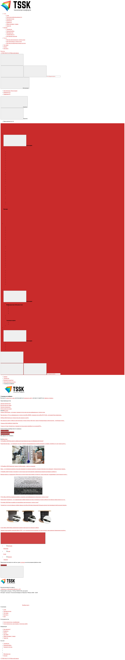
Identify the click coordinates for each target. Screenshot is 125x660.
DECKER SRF (9, 272)
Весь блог (6, 410)
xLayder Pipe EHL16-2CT (12, 235)
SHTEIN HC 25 (9, 263)
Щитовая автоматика (11, 36)
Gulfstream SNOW (10, 255)
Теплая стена (9, 151)
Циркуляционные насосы (12, 183)
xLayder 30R (9, 267)
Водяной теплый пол (8, 170)
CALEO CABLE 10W (10, 246)
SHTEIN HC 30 (9, 265)
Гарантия (8, 26)
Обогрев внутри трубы (9, 241)
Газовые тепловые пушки (15, 322)
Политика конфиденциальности (14, 17)
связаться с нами (10, 398)
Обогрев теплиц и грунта (25, 244)
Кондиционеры (7, 329)
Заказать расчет (5, 434)
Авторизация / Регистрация (10, 90)
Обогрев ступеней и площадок (10, 244)
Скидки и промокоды (5, 407)
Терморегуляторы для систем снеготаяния (13, 286)
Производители (10, 19)
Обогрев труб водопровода (10, 249)
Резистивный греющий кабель (24, 249)
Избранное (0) (6, 92)
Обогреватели (9, 33)
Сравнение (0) (6, 94)
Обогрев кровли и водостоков (22, 241)
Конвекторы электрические (13, 315)
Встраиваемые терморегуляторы (14, 186)
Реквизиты (9, 22)
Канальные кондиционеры (12, 342)
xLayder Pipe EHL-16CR (11, 230)
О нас (7, 15)
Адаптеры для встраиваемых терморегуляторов (18, 197)
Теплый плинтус (10, 34)
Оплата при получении (6, 408)
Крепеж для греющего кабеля (19, 288)
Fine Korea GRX (9, 275)
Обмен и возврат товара (12, 24)
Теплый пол (9, 29)
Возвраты (5, 631)
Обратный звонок (14, 53)
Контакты (5, 48)
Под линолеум (9, 157)
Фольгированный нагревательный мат (15, 169)
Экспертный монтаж (6, 403)
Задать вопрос (4, 430)
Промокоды (9, 20)
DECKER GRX (9, 270)
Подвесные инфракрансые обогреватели (19, 310)
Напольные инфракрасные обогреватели (19, 308)
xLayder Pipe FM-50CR (11, 237)
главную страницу (48, 398)
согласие (22, 562)
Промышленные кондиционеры (13, 347)
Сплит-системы (10, 349)
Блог (4, 616)
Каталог (5, 27)
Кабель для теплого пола (12, 165)
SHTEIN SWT (9, 282)
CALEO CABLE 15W (10, 248)
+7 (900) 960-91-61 (5, 53)
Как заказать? (6, 629)
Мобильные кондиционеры (12, 344)
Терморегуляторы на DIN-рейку (14, 191)
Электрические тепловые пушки (17, 324)
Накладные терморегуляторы (13, 190)
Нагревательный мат (11, 164)
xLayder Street (10, 239)
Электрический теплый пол (10, 150)
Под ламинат (9, 155)
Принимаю (3, 565)
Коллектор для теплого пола (13, 172)
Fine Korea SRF (9, 277)
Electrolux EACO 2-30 (11, 251)
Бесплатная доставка (6, 405)
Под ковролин (9, 160)
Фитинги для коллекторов (12, 181)
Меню (26, 133)
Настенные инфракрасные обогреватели (19, 306)
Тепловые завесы (10, 317)
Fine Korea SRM (9, 281)
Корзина (25, 107)
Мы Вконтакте (25, 605)
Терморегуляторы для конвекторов (15, 325)
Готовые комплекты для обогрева (11, 225)
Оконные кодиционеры (11, 346)
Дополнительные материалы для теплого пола (14, 195)
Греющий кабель (10, 31)
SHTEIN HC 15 (9, 260)
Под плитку (9, 153)
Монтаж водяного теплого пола (14, 41)
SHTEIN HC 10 (9, 258)
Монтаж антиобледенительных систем (16, 43)
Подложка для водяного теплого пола (15, 177)
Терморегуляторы (10, 162)
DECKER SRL (9, 274)
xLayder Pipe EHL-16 (11, 228)
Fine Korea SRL (9, 279)
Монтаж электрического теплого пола (15, 39)
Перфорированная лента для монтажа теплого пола (19, 202)
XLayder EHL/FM (10, 284)
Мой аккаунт (26, 88)
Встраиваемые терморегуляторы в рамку (16, 188)
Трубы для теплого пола (12, 179)
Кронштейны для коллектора (13, 176)
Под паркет (9, 158)
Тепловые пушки (10, 318)
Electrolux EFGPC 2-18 (11, 227)
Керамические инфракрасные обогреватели (20, 313)
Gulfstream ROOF (10, 253)
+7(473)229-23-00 (5, 437)
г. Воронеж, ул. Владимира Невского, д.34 (11, 589)
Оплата (5, 46)
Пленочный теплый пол (12, 167)
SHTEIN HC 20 (9, 262)
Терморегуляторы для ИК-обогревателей (19, 311)
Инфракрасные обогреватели (13, 303)
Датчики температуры (12, 193)
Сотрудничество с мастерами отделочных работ (15, 623)
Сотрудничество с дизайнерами (11, 622)
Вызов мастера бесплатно (7, 432)
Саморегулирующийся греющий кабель (12, 268)
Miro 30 (8, 256)
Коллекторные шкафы (11, 174)
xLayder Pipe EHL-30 (11, 232)
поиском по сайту (28, 398)
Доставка (5, 45)
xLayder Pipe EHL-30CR (11, 234)
